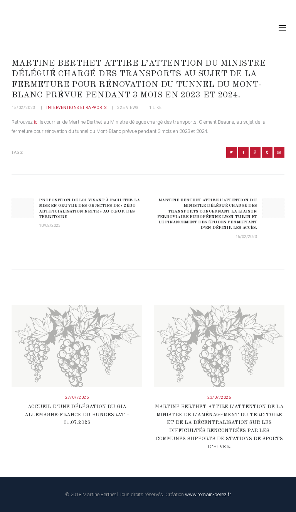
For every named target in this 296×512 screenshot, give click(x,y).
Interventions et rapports (76, 107)
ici (36, 122)
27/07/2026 (77, 397)
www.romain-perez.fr (208, 494)
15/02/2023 (23, 107)
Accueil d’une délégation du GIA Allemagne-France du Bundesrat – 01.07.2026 (77, 414)
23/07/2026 (219, 397)
